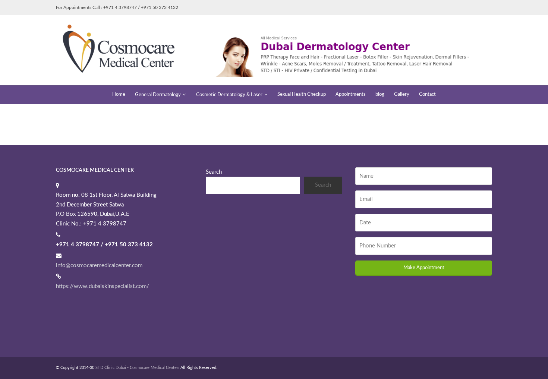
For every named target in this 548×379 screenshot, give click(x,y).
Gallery (401, 94)
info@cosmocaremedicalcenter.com (99, 265)
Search (214, 172)
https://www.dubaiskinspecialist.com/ (102, 286)
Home (118, 94)
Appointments (351, 94)
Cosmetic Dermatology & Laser (229, 94)
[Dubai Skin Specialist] (274, 50)
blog (379, 94)
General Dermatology (158, 94)
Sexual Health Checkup (301, 94)
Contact (427, 94)
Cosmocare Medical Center (154, 368)
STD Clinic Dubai (110, 368)
